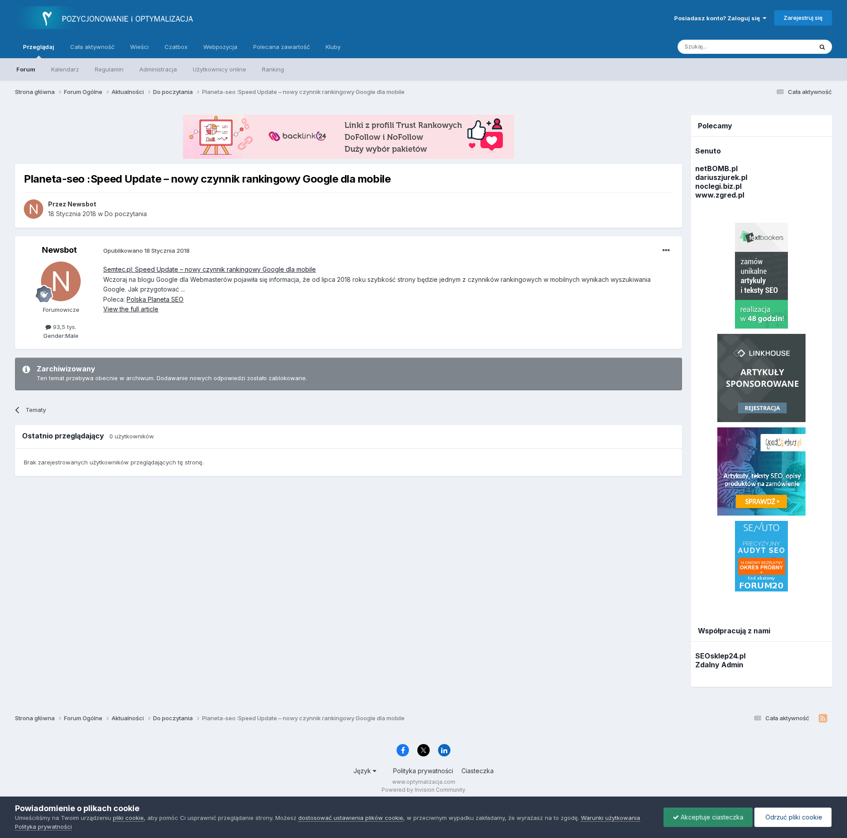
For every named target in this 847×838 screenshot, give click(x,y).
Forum (25, 69)
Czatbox (176, 46)
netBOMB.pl (716, 168)
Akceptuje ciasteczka (711, 817)
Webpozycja (220, 46)
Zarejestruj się (803, 17)
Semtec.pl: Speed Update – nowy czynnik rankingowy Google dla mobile (209, 269)
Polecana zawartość (281, 46)
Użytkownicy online (219, 69)
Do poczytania (126, 213)
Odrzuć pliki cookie (793, 817)
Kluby (333, 46)
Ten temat (787, 46)
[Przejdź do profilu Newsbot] (33, 209)
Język (363, 770)
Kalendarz (65, 69)
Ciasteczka (477, 770)
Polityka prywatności (423, 770)
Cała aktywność (92, 46)
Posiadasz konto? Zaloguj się (718, 18)
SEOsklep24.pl (720, 655)
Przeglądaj (38, 46)
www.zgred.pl (719, 195)
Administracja (158, 69)
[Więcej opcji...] (666, 250)
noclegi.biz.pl (718, 186)
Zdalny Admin (719, 664)
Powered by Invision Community (423, 789)
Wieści (139, 46)
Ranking (273, 69)
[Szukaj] (822, 47)
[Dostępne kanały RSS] (823, 718)
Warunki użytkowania (610, 817)
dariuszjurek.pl (721, 177)
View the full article (130, 309)
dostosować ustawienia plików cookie (350, 817)
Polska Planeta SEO (155, 299)
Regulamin (109, 69)
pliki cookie (128, 817)
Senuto (708, 150)
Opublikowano (146, 250)
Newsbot (59, 249)
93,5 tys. (63, 326)
